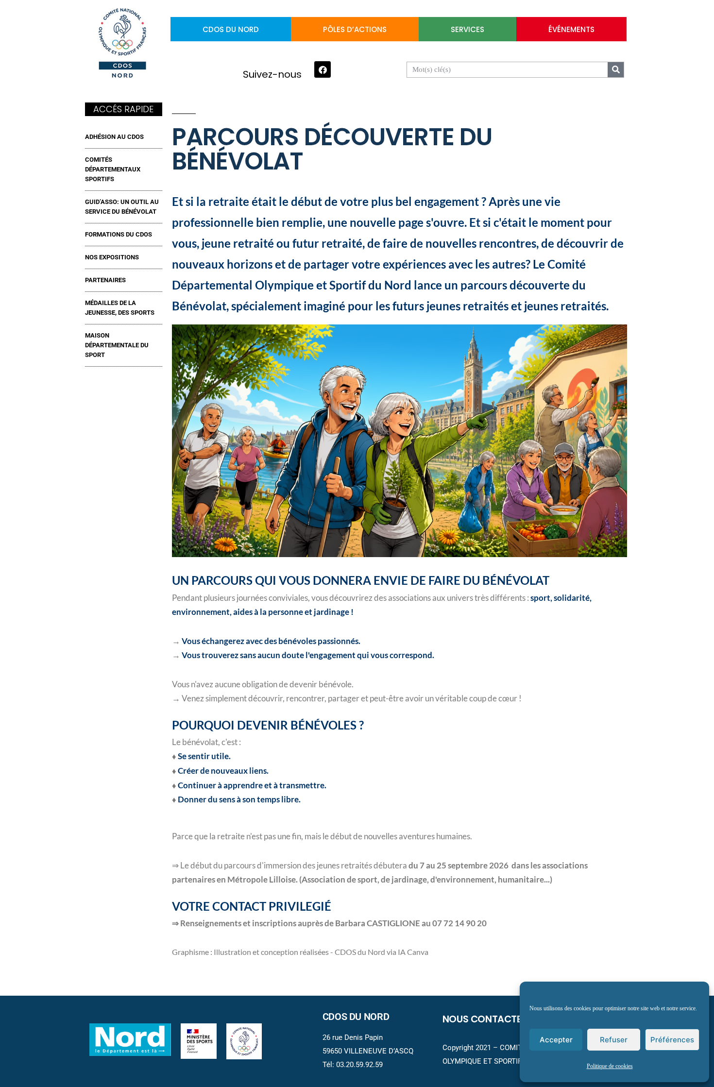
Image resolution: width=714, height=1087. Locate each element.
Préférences (672, 1039)
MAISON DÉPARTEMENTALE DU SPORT (117, 345)
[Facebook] (322, 69)
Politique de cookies (610, 1066)
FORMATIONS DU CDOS (118, 234)
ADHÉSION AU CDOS (114, 136)
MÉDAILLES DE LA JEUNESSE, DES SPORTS (119, 307)
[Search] (616, 69)
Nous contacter (484, 1019)
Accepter (556, 1039)
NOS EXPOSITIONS (112, 257)
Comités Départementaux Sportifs (112, 169)
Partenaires (105, 280)
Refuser (614, 1039)
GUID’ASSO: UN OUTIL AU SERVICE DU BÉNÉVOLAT (122, 206)
